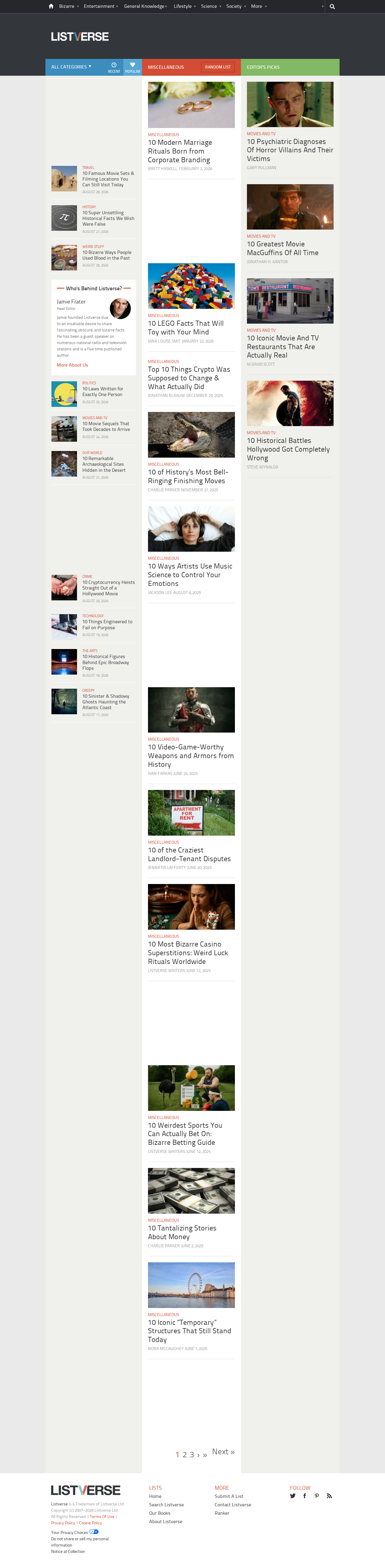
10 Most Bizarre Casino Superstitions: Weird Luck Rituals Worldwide (188, 953)
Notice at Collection (68, 1552)
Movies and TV (94, 418)
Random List (218, 67)
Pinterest (318, 1496)
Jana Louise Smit (164, 341)
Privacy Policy (63, 1523)
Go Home (51, 6)
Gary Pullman (261, 168)
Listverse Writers (166, 971)
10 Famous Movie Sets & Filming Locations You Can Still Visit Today (108, 179)
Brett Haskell (162, 169)
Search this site (332, 6)
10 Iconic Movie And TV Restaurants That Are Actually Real (283, 347)
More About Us (72, 365)
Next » (223, 1452)
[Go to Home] (77, 58)
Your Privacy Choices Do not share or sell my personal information (80, 1539)
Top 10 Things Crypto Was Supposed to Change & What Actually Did (189, 378)
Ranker (222, 1513)
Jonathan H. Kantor (267, 262)
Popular (132, 72)
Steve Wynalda (262, 467)
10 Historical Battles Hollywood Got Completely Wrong (288, 449)
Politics (89, 383)
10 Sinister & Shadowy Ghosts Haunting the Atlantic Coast (105, 702)
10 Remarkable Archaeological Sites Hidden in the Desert (104, 464)
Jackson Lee (160, 593)
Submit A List (229, 1496)
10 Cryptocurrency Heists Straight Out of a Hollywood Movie (108, 588)
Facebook (305, 1496)
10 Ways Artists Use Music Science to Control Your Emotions (190, 575)
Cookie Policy (90, 1523)
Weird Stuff (93, 247)
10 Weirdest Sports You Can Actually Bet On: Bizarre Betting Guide (185, 1134)
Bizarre (66, 6)
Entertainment (99, 6)
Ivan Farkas (160, 774)
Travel (88, 168)
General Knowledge (144, 6)
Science (209, 6)
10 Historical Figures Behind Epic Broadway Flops (105, 662)
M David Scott (261, 364)
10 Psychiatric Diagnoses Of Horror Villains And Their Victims (290, 150)
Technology (93, 616)
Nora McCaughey (166, 1349)
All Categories (69, 67)
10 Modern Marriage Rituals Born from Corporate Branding (180, 151)
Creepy (88, 691)
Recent (114, 72)
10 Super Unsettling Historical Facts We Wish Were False (108, 218)
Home (155, 1496)
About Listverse (165, 1521)
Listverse (59, 1504)
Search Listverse (166, 1505)
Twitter (293, 1496)
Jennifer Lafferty (167, 868)
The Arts (89, 651)
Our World (92, 453)
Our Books (160, 1513)
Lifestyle (183, 6)
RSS (330, 1496)
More (256, 6)
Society (234, 6)
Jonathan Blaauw (166, 396)
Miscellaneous (163, 135)
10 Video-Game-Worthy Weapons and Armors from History (191, 756)
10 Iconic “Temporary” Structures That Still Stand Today (189, 1331)
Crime (87, 577)
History (89, 207)
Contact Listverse (233, 1505)
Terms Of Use (102, 1517)
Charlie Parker (164, 490)
